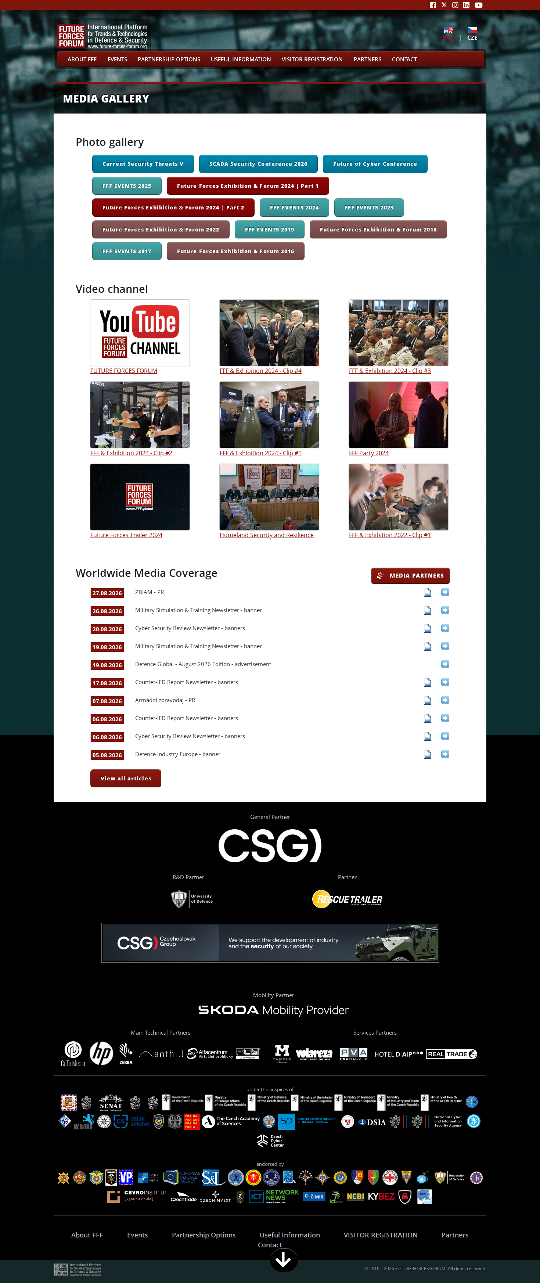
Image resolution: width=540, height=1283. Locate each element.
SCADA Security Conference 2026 (258, 163)
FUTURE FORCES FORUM (123, 371)
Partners (367, 59)
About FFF (82, 59)
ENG (448, 37)
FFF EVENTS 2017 (127, 251)
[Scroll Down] (284, 1260)
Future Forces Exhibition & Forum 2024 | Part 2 (173, 207)
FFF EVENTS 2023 (369, 207)
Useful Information (241, 59)
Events (117, 59)
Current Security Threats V (143, 163)
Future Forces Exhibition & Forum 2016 (235, 251)
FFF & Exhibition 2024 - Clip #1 (261, 453)
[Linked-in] (466, 5)
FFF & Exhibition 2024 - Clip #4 (261, 371)
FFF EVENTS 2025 (127, 185)
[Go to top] (511, 1260)
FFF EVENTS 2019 (269, 229)
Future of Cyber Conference (375, 163)
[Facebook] (433, 5)
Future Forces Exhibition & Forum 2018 (378, 229)
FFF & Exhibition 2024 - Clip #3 (390, 371)
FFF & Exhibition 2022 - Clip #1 (390, 535)
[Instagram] (455, 5)
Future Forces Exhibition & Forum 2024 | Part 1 (248, 185)
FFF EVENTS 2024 (294, 207)
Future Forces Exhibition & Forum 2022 (161, 229)
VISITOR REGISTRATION (312, 59)
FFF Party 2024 (369, 453)
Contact (404, 59)
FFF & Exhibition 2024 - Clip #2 (131, 453)
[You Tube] (479, 5)
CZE (472, 37)
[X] (444, 5)
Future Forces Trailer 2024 (126, 535)
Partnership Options (169, 59)
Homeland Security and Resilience (267, 535)
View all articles (126, 778)
